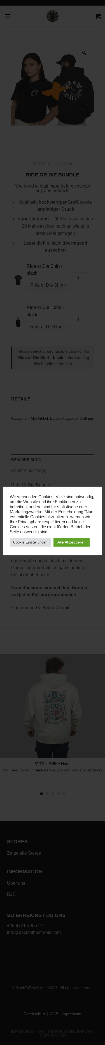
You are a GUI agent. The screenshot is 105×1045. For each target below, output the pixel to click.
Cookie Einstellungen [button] (30, 542)
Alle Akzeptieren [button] (71, 542)
